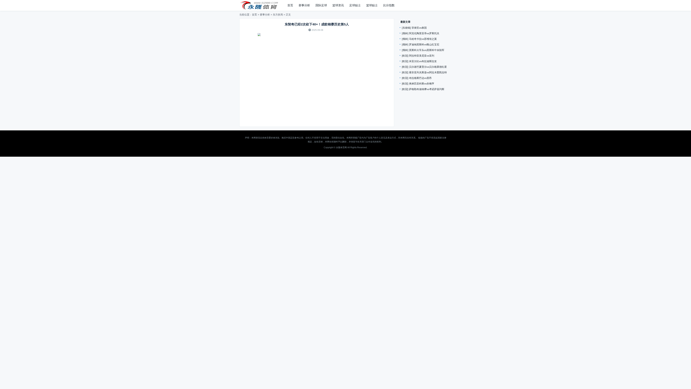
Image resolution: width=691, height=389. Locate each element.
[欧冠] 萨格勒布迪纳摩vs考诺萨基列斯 (423, 89)
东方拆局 (278, 14)
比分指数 (389, 5)
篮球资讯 (338, 5)
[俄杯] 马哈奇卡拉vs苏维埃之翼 (419, 38)
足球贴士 (355, 5)
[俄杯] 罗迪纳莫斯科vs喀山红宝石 (420, 44)
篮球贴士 (372, 5)
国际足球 (321, 5)
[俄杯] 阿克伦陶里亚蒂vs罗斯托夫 (420, 33)
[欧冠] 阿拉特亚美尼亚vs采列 (418, 55)
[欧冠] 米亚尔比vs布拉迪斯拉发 (419, 61)
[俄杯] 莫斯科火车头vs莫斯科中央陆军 (423, 50)
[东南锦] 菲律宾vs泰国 (414, 27)
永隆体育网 (341, 147)
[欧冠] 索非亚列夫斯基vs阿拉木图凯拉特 (424, 72)
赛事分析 (304, 5)
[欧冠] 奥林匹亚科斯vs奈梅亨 (418, 83)
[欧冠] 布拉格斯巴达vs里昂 (417, 78)
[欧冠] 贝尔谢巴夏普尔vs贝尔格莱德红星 (424, 66)
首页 (290, 5)
